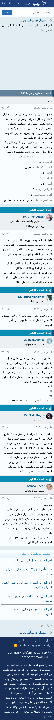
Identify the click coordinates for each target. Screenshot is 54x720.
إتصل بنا (47, 640)
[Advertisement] (27, 62)
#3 (2, 309)
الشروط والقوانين (29, 640)
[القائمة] (50, 3)
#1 (2, 107)
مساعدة (24, 645)
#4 (2, 351)
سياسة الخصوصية (41, 645)
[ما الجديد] (10, 3)
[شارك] (7, 108)
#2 (2, 233)
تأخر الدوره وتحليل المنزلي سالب (33, 560)
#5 (2, 427)
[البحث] (4, 3)
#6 (2, 498)
